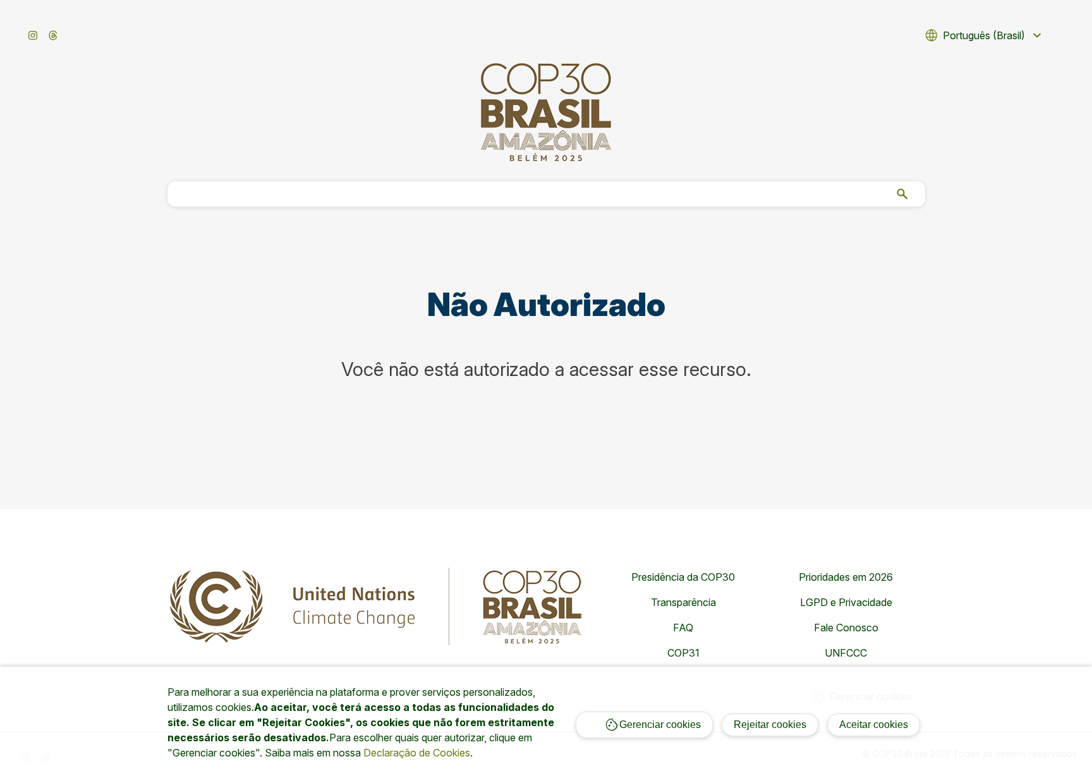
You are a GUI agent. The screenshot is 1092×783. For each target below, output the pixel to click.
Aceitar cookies (873, 724)
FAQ (683, 627)
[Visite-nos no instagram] (33, 35)
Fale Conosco (846, 627)
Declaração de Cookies (416, 752)
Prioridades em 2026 (846, 577)
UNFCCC (846, 652)
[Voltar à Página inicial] (546, 112)
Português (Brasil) (984, 35)
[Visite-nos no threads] (53, 35)
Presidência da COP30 (683, 577)
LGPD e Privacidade (846, 602)
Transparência (683, 602)
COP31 (683, 652)
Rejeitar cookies (770, 724)
